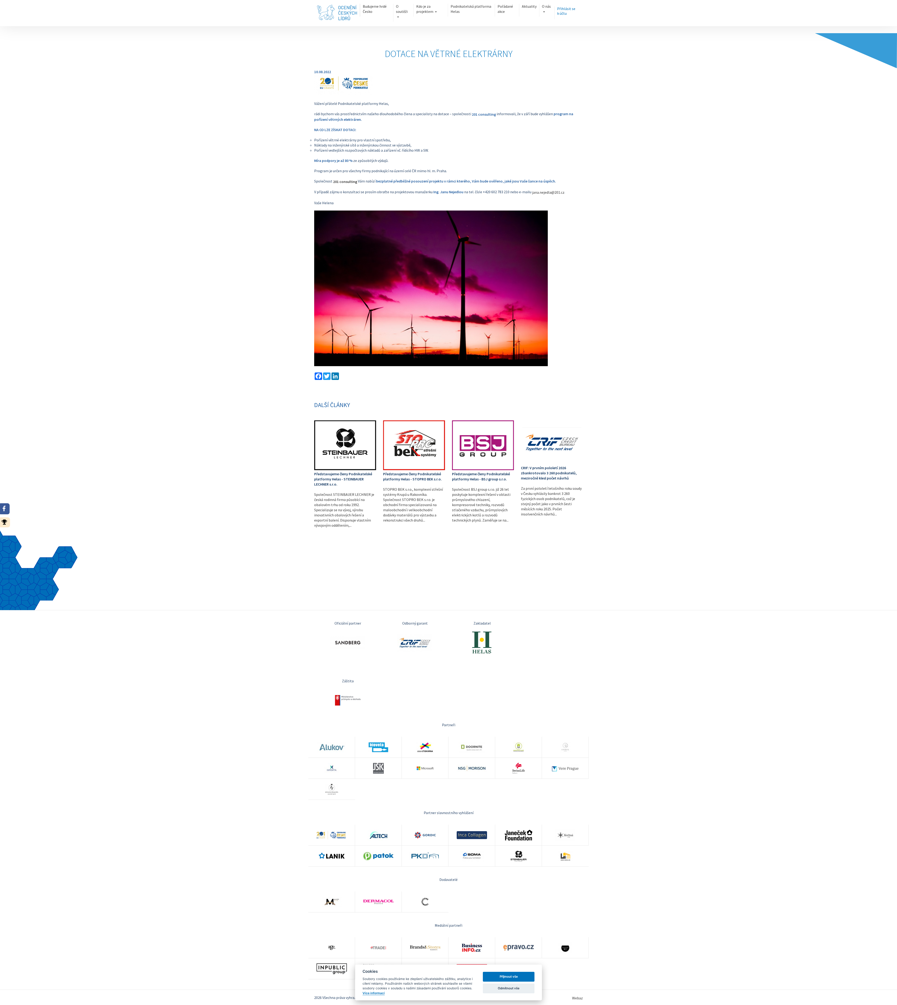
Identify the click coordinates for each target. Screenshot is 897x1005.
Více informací (374, 993)
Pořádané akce (505, 9)
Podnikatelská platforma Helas (471, 9)
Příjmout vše (509, 976)
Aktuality (529, 6)
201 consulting (345, 181)
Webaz (577, 998)
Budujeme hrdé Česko (375, 9)
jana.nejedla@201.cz (548, 192)
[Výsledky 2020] (5, 522)
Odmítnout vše (509, 988)
